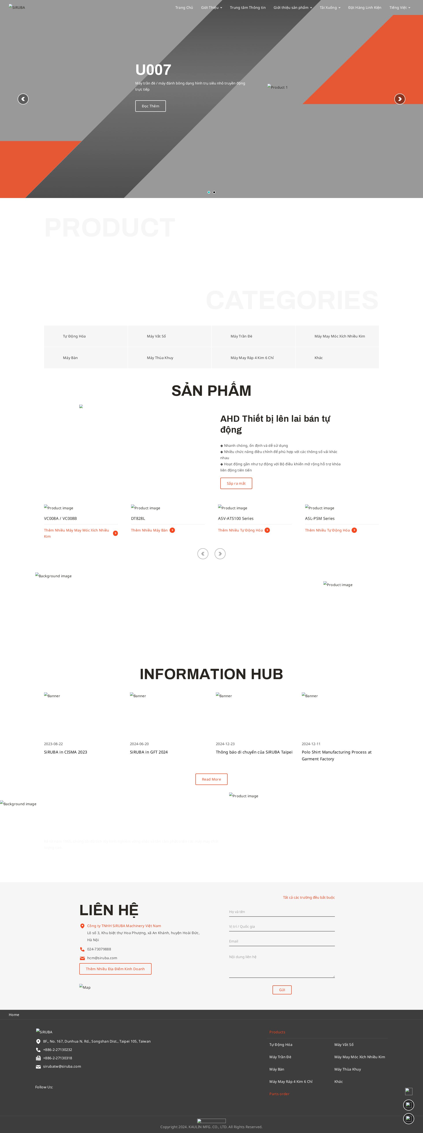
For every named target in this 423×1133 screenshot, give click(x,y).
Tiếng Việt (398, 7)
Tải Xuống (328, 7)
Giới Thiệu (210, 7)
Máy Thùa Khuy (347, 1069)
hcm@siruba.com (102, 957)
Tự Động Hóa (280, 1044)
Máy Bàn (276, 1069)
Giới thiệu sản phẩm (291, 7)
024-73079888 (99, 949)
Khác (338, 1081)
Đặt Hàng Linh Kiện (365, 7)
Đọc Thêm (151, 106)
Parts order (279, 1093)
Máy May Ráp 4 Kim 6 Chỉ (290, 1081)
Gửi (282, 989)
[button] (399, 99)
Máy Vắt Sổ (344, 1044)
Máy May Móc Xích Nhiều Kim (359, 1056)
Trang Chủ (184, 7)
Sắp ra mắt (236, 483)
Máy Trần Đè (280, 1056)
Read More (211, 779)
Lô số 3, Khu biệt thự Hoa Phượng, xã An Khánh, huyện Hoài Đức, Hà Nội (143, 936)
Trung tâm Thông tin (248, 7)
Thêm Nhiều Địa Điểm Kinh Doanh (115, 968)
